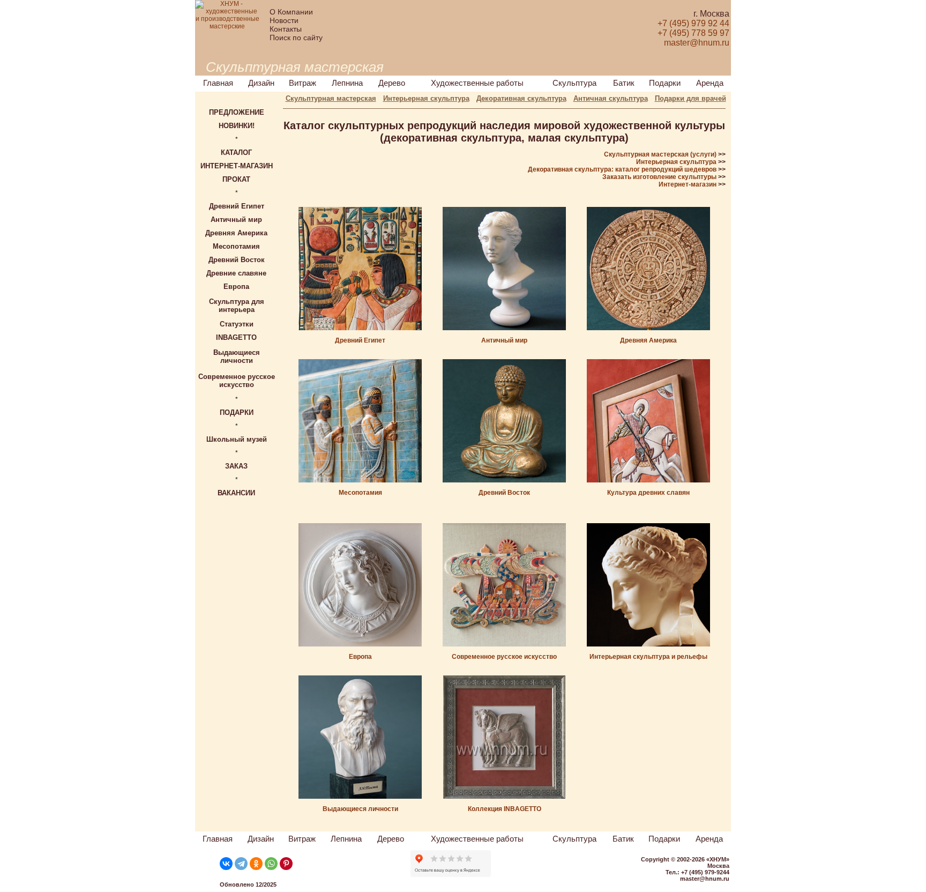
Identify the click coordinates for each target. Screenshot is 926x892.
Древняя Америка (648, 340)
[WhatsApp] (271, 863)
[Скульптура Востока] (504, 480)
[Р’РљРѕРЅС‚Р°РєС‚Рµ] (226, 863)
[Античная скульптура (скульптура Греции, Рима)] (504, 328)
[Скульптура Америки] (648, 328)
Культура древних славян (648, 492)
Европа (360, 656)
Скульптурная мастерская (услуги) (660, 154)
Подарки (665, 82)
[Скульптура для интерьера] (648, 644)
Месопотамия (360, 492)
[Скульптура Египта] (360, 328)
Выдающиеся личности (360, 809)
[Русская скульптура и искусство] (504, 644)
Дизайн (261, 82)
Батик (623, 82)
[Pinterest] (286, 863)
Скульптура (574, 82)
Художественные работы (477, 82)
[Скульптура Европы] (360, 644)
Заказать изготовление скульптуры (659, 177)
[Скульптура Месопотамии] (360, 480)
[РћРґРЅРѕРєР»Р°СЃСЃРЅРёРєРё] (256, 863)
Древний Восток (504, 492)
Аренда (709, 82)
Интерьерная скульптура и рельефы (648, 656)
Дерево (391, 82)
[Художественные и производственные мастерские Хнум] (227, 26)
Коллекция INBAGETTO (504, 809)
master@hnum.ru (704, 878)
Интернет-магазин (687, 184)
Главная (218, 82)
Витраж (302, 82)
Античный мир (504, 340)
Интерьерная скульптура (676, 162)
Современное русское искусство (504, 656)
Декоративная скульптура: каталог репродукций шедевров (622, 169)
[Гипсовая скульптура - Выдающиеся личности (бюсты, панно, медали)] (360, 796)
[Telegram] (241, 863)
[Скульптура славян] (648, 480)
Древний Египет (360, 340)
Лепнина (347, 82)
